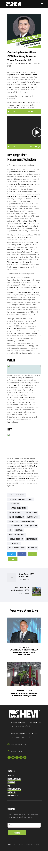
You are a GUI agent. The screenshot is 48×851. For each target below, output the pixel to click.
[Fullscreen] (39, 147)
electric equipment (15, 512)
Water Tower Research (17, 548)
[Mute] (32, 111)
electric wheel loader (16, 517)
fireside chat (13, 521)
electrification (32, 517)
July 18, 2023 (24, 647)
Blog (10, 64)
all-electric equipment (17, 499)
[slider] (37, 112)
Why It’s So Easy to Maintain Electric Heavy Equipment (24, 694)
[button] (37, 132)
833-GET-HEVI (16, 751)
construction (14, 504)
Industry (26, 64)
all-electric (20, 495)
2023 (10, 495)
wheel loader (32, 548)
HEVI (10, 530)
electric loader (31, 512)
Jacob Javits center (16, 539)
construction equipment (18, 508)
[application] (24, 112)
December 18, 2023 (24, 691)
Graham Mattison (28, 521)
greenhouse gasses (15, 526)
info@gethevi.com (18, 744)
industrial (19, 530)
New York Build (31, 539)
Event (17, 64)
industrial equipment (16, 535)
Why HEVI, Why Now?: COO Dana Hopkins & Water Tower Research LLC (24, 652)
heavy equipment (31, 526)
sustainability (14, 543)
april (30, 499)
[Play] (8, 111)
